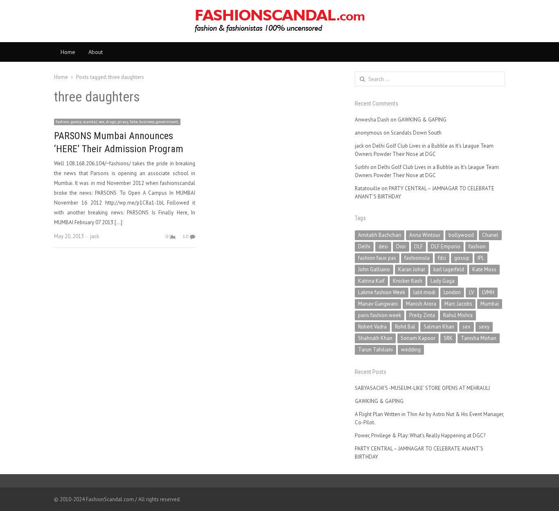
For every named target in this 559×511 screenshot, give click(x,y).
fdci (442, 257)
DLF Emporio (445, 246)
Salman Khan (439, 326)
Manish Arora (421, 303)
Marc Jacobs (458, 303)
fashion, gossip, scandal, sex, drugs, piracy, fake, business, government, (117, 121)
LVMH (488, 292)
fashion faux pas (377, 257)
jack (94, 236)
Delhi (364, 246)
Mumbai (489, 303)
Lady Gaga (443, 280)
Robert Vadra (372, 326)
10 (185, 236)
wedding (411, 349)
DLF (418, 246)
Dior (401, 246)
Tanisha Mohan (478, 338)
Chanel (490, 235)
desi (383, 246)
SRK (448, 338)
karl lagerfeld (448, 269)
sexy (484, 326)
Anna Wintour (424, 235)
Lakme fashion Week (381, 292)
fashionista (417, 257)
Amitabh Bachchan (379, 235)
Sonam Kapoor (418, 338)
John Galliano (374, 269)
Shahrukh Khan (375, 338)
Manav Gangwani (378, 303)
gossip (461, 257)
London (452, 292)
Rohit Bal (405, 326)
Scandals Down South (416, 132)
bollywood (461, 235)
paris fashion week (379, 315)
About (95, 52)
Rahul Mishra (458, 315)
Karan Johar (411, 269)
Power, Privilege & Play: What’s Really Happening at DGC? (420, 435)
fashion (477, 246)
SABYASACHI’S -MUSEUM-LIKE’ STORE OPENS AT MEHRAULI (422, 388)
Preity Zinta (422, 315)
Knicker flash (407, 280)
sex (466, 326)
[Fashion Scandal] (279, 21)
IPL (481, 257)
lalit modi (424, 292)
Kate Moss (484, 269)
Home (68, 52)
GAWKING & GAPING (422, 119)
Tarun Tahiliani (375, 349)
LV (471, 292)
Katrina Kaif (371, 280)
